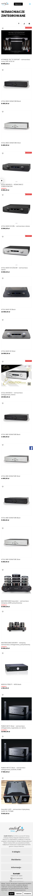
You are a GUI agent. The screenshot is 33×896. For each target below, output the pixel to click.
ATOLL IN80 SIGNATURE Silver (10, 559)
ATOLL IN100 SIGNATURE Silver (11, 143)
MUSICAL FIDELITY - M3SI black (11, 684)
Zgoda (11, 893)
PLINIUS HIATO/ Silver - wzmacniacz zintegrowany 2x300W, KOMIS (13, 769)
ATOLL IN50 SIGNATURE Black (10, 434)
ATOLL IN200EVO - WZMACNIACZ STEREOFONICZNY (12, 185)
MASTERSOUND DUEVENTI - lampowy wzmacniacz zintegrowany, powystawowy (15, 644)
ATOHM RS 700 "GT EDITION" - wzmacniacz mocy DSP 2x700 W (15, 60)
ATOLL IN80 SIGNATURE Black (10, 518)
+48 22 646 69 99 (17, 878)
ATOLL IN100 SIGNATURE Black (11, 101)
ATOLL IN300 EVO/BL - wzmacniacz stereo (15, 226)
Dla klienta (16, 859)
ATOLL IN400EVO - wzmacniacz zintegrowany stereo (12, 394)
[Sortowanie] (24, 24)
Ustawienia (27, 893)
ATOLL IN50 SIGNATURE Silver (10, 476)
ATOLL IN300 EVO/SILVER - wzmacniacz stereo (14, 269)
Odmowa (19, 893)
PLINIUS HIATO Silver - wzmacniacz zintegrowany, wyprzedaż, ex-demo (13, 727)
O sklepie (16, 852)
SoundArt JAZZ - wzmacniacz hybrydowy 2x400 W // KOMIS (15, 810)
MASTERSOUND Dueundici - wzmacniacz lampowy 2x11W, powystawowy (15, 602)
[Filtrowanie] (18, 24)
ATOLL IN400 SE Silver (8, 351)
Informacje (16, 867)
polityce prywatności (20, 890)
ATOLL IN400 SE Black (8, 309)
